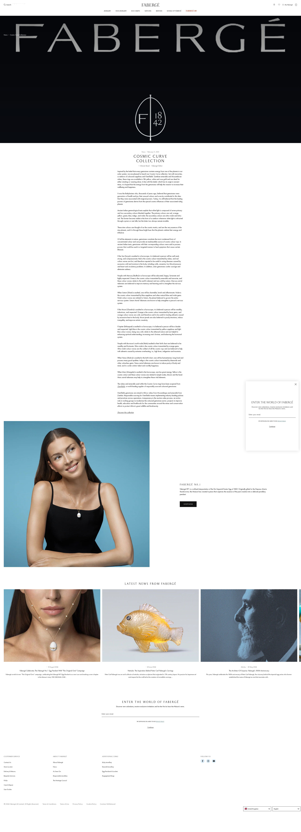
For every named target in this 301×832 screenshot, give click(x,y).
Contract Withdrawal (107, 804)
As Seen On (57, 771)
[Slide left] (9, 633)
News (6, 35)
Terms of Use (64, 804)
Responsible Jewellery (60, 776)
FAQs (6, 780)
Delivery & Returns (10, 771)
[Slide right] (291, 633)
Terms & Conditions (49, 804)
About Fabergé (58, 762)
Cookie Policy (91, 804)
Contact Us (7, 762)
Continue (150, 727)
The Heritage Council (60, 780)
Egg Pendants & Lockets (110, 771)
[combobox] (257, 808)
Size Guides (8, 789)
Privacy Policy (78, 804)
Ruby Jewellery (107, 762)
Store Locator (8, 767)
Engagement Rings (108, 776)
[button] (296, 4)
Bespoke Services (9, 776)
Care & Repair (8, 785)
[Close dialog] (296, 384)
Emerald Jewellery (108, 767)
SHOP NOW (188, 504)
